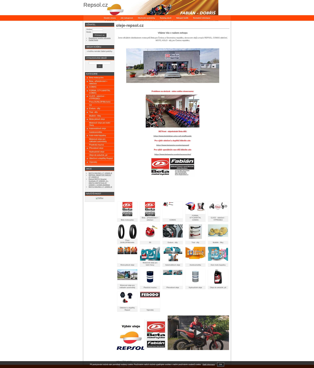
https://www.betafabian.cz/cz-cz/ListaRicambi (173, 136)
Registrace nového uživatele (100, 38)
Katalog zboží (165, 18)
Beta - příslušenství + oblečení (98, 82)
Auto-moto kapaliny (218, 265)
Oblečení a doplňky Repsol (101, 158)
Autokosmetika (195, 265)
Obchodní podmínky (146, 18)
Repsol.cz (95, 5)
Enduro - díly (173, 242)
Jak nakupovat (127, 18)
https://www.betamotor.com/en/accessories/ (172, 154)
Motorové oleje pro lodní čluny (99, 124)
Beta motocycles (127, 220)
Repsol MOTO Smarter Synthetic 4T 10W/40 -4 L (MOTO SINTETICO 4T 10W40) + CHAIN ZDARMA (99, 182)
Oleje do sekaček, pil (218, 287)
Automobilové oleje (172, 265)
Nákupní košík (182, 18)
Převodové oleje (172, 287)
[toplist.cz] (99, 198)
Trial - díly (195, 242)
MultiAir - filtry (218, 242)
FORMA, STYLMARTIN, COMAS (195, 218)
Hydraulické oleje (195, 287)
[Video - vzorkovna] (172, 127)
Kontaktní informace (201, 18)
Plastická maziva (150, 287)
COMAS (173, 220)
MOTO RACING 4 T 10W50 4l (100, 187)
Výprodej (150, 310)
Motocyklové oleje (127, 265)
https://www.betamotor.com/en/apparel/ (172, 145)
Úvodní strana (110, 18)
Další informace (209, 364)
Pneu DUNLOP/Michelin (100, 102)
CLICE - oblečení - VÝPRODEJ (97, 97)
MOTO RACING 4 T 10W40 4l (100, 173)
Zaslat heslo (93, 40)
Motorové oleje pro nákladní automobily (98, 140)
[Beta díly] (172, 167)
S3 (150, 242)
